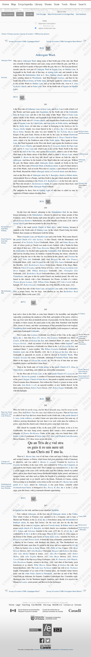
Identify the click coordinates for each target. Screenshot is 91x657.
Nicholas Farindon (20, 357)
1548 (54, 427)
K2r (41, 48)
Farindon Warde (66, 354)
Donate (78, 604)
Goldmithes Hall (54, 250)
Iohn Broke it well (29, 385)
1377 (55, 531)
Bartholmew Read (71, 291)
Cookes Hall (82, 516)
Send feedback (81, 14)
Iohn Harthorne (19, 562)
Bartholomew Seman (37, 265)
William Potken (43, 282)
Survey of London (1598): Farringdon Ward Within (63, 41)
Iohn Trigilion (30, 556)
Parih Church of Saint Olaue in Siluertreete (83, 371)
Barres (74, 171)
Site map (47, 604)
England (69, 343)
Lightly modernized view (47, 28)
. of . (41, 519)
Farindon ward (19, 352)
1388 (57, 242)
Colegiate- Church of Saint (35, 379)
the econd (38, 360)
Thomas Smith (33, 539)
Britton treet (82, 525)
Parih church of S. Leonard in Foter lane (84, 378)
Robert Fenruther (30, 284)
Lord (58, 436)
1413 (26, 265)
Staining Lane (82, 183)
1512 (72, 284)
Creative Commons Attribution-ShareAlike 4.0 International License (54, 649)
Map (13, 4)
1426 (22, 556)
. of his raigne (19, 470)
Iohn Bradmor (37, 551)
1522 (35, 282)
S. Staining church (52, 75)
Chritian (71, 256)
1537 (58, 282)
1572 (28, 439)
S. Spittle (39, 183)
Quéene (20, 510)
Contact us (68, 604)
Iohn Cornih (66, 282)
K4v (23, 498)
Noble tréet (41, 80)
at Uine (56, 548)
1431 (69, 556)
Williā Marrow (39, 565)
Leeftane (34, 335)
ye (31, 245)
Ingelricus (71, 462)
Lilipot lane (67, 80)
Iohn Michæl (23, 553)
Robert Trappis (58, 387)
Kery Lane (47, 109)
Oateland (4, 77)
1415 (46, 553)
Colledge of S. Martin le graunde (6, 462)
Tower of (27, 267)
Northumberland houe (6, 485)
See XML (29, 14)
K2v (15, 96)
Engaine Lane (24, 123)
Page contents (7, 14)
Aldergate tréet (39, 175)
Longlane (52, 168)
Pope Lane (73, 146)
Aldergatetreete (81, 161)
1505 (24, 273)
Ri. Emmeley (61, 559)
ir (32, 242)
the (18, 337)
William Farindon (51, 349)
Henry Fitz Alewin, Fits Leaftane (45, 337)
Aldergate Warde (40, 186)
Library (38, 4)
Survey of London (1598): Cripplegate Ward (24, 41)
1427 (20, 259)
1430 (57, 267)
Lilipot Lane (38, 123)
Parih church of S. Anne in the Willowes (6, 414)
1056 (41, 465)
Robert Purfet (36, 387)
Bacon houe (29, 80)
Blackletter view (48, 26)
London (32, 137)
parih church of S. (30, 528)
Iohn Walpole (72, 559)
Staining (65, 227)
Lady (43, 568)
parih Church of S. (29, 239)
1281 (44, 352)
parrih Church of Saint (44, 227)
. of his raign (41, 533)
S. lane (29, 456)
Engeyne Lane (52, 288)
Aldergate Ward (45, 55)
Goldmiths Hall (6, 292)
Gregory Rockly (19, 343)
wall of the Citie (29, 151)
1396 (70, 548)
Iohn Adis (27, 259)
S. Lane (28, 148)
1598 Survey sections (41, 34)
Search (82, 4)
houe (18, 131)
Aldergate (17, 160)
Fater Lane (37, 86)
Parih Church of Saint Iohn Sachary (6, 241)
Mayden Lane (42, 236)
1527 (48, 436)
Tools (65, 4)
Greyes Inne (41, 436)
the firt (37, 340)
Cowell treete (54, 525)
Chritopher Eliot (71, 270)
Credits (20, 14)
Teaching (26, 604)
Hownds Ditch (37, 165)
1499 (75, 433)
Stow (56, 4)
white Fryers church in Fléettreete (38, 573)
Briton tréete (72, 175)
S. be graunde (27, 376)
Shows (48, 4)
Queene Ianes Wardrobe (6, 487)
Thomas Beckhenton (31, 433)
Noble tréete (63, 123)
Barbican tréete (52, 165)
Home (5, 4)
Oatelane (60, 78)
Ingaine (66, 86)
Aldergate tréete (46, 163)
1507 (50, 387)
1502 (57, 273)
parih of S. (20, 484)
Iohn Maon (54, 556)
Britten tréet (68, 525)
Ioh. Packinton (72, 568)
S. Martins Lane (83, 154)
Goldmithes (20, 250)
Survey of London (26, 34)
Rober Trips (31, 412)
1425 (69, 553)
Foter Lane (73, 114)
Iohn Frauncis (72, 259)
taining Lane (53, 72)
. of (58, 129)
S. (25, 157)
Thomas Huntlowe (25, 220)
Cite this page (41, 14)
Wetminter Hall (19, 328)
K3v (23, 302)
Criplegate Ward (42, 69)
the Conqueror (66, 465)
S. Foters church (38, 120)
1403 (28, 551)
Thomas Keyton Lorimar (22, 282)
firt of (34, 340)
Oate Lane (51, 123)
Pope (27, 415)
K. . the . (70, 467)
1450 (52, 262)
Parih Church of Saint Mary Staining (6, 229)
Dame (69, 242)
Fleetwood (73, 134)
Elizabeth (39, 262)
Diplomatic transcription (46, 23)
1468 (28, 568)
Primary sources (13, 34)
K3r (41, 201)
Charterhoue (18, 276)
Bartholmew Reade (34, 273)
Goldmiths (35, 331)
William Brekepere (40, 270)
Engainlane (44, 112)
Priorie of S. (48, 181)
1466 (53, 559)
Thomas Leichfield (66, 267)
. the (60, 129)
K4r (41, 399)
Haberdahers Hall (33, 75)
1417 (46, 556)
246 (45, 405)
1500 (28, 270)
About (73, 4)
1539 (69, 220)
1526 (75, 387)
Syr (65, 131)
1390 (34, 248)
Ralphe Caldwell (19, 436)
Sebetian (31, 531)
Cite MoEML (36, 604)
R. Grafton (81, 314)
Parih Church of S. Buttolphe (83, 529)
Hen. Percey (48, 487)
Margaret (54, 259)
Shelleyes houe (83, 131)
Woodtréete (36, 78)
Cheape (65, 117)
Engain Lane (57, 69)
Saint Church (24, 146)
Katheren (66, 551)
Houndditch (71, 519)
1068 (39, 467)
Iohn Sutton (59, 262)
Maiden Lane (70, 69)
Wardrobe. (55, 510)
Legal (18, 604)
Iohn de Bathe (34, 548)
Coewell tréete (58, 171)
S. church (58, 146)
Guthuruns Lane (33, 109)
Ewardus (16, 465)
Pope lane (73, 412)
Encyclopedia (25, 4)
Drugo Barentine (42, 248)
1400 (43, 259)
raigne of (35, 360)
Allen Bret (54, 553)
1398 (57, 248)
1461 (60, 270)
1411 (15, 553)
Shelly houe (24, 126)
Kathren (63, 565)
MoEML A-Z (57, 604)
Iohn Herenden (72, 436)
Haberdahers (37, 215)
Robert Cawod (18, 539)
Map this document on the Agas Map (61, 14)
